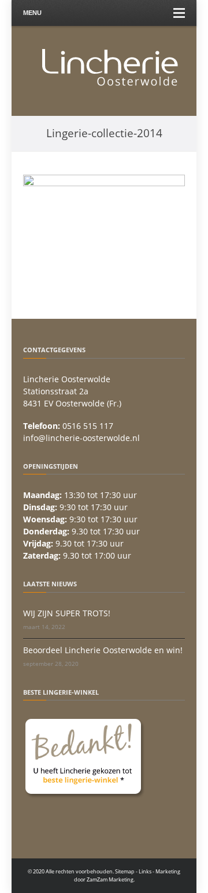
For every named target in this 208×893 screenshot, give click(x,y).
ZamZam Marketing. (111, 879)
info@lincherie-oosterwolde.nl (81, 437)
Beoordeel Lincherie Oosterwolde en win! (103, 650)
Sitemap (125, 871)
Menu (32, 12)
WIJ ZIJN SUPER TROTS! (66, 613)
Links (145, 871)
